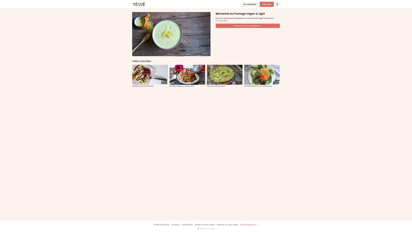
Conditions (175, 225)
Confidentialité (187, 225)
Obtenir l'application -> (249, 225)
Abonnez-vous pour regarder (246, 25)
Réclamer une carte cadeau (227, 225)
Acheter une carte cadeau (205, 225)
